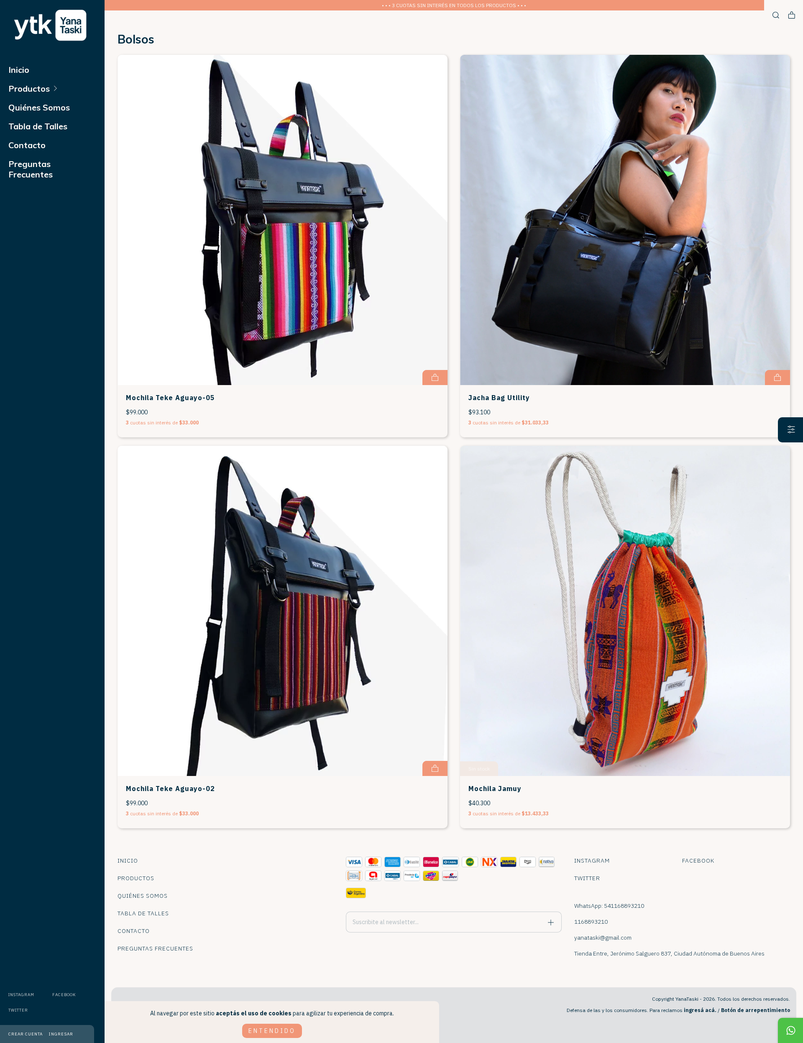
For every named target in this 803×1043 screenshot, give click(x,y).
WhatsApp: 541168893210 (609, 905)
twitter (18, 1010)
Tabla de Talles (37, 126)
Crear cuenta (25, 1034)
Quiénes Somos (39, 107)
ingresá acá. (700, 1010)
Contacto (27, 145)
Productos (29, 88)
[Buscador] (775, 15)
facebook (64, 994)
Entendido (272, 1031)
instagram (21, 994)
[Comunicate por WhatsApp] (790, 1030)
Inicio (18, 69)
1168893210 (591, 921)
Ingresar (61, 1034)
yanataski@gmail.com (603, 937)
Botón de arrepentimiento (755, 1010)
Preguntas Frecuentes (30, 169)
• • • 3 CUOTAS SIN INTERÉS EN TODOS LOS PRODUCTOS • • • (454, 5)
